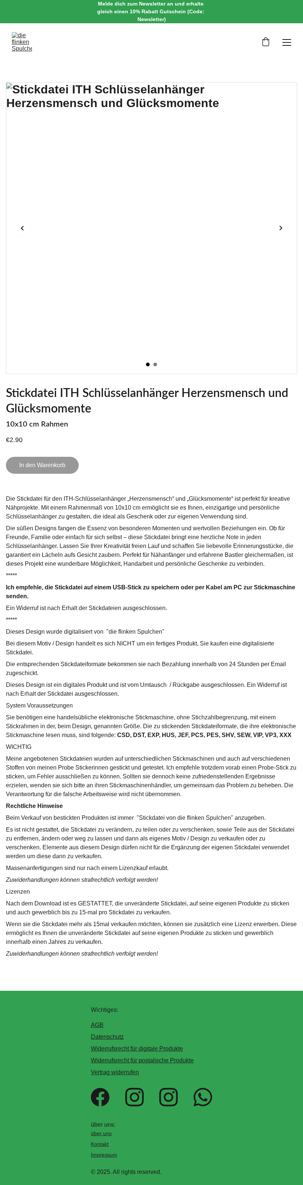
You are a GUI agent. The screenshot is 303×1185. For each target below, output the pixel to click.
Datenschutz (107, 1037)
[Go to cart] (265, 42)
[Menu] (286, 42)
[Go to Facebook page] (100, 1097)
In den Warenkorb (42, 465)
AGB (97, 1025)
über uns (101, 1133)
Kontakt (100, 1144)
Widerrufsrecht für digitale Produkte (137, 1048)
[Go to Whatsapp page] (203, 1097)
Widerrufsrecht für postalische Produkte (142, 1060)
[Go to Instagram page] (134, 1097)
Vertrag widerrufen (115, 1072)
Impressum (104, 1155)
